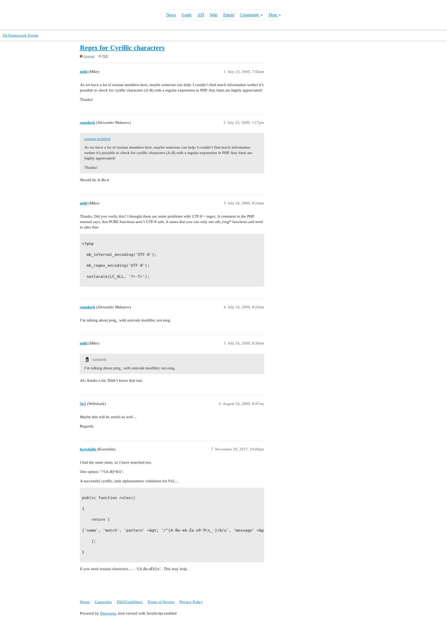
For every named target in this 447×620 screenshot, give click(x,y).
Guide (187, 15)
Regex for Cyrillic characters (122, 47)
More (273, 15)
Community (250, 15)
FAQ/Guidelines (130, 602)
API (200, 15)
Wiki (214, 15)
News (171, 15)
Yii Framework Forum (20, 35)
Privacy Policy (191, 602)
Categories (103, 602)
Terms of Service (161, 602)
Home (85, 602)
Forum (228, 15)
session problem (97, 139)
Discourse (108, 613)
